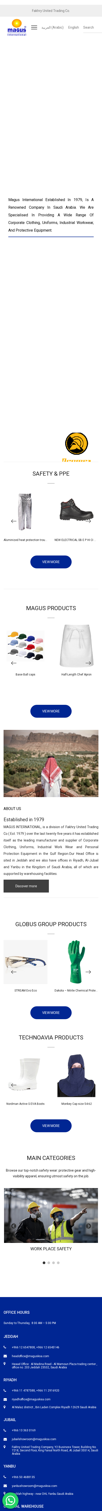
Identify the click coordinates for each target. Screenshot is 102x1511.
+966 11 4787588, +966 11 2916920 (35, 1390)
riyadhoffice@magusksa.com (31, 1399)
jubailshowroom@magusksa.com (34, 1439)
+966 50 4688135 (23, 1477)
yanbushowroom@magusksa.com (34, 1486)
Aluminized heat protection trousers (27, 540)
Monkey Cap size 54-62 (76, 1104)
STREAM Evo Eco (25, 990)
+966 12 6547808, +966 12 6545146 (35, 1347)
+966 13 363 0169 (24, 1430)
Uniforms (27, 847)
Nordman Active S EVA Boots (25, 1104)
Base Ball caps (25, 674)
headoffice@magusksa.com (30, 1356)
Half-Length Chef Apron (76, 674)
